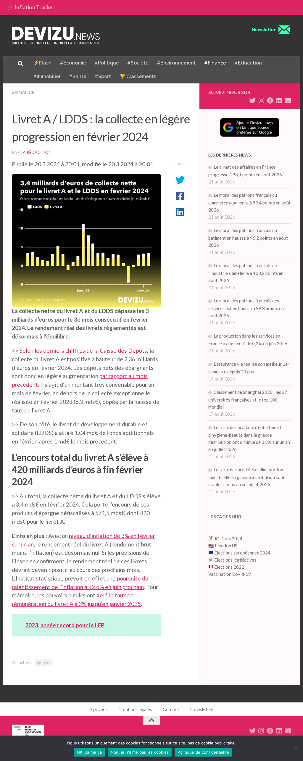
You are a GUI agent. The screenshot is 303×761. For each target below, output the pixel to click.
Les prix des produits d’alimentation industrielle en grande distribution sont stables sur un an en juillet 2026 (246, 477)
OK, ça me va (89, 752)
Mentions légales (135, 709)
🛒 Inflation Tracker (30, 7)
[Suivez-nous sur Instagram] (261, 100)
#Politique (106, 63)
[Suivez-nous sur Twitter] (252, 100)
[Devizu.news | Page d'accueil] (56, 35)
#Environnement (176, 63)
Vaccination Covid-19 (229, 574)
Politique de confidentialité (203, 752)
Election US (226, 545)
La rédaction (36, 152)
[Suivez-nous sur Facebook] (270, 100)
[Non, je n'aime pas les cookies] (296, 748)
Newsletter (202, 709)
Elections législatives (235, 559)
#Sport (103, 76)
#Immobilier (47, 76)
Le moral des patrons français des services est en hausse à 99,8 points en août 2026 (246, 308)
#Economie (73, 63)
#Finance (215, 63)
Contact (171, 709)
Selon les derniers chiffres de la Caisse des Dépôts (83, 350)
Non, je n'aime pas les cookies (140, 752)
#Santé (77, 76)
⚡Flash (42, 63)
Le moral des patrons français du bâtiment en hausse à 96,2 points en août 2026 (248, 238)
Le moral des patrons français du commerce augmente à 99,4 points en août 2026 (249, 202)
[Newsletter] (288, 100)
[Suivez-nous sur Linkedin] (279, 100)
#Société (138, 63)
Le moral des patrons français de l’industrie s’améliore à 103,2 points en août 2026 (245, 273)
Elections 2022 (229, 567)
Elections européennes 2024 (241, 552)
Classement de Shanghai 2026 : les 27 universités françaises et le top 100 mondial (247, 399)
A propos (98, 709)
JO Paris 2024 (227, 538)
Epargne (43, 662)
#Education (248, 63)
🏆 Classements (137, 76)
